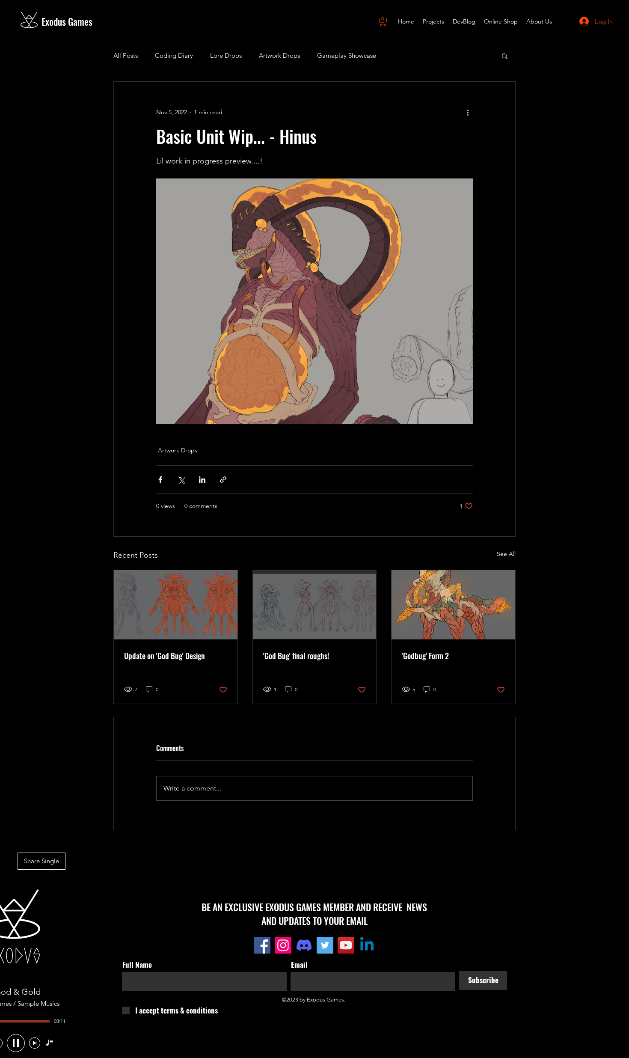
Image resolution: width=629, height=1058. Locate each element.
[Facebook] (262, 945)
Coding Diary (174, 55)
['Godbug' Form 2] (453, 604)
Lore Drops (226, 55)
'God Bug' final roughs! (296, 655)
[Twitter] (325, 945)
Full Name (137, 964)
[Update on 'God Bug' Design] (175, 604)
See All (506, 554)
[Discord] (304, 945)
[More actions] (468, 112)
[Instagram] (283, 945)
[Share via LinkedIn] (202, 480)
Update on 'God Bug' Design (164, 655)
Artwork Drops (279, 55)
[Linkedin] (367, 945)
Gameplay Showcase (346, 55)
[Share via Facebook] (160, 480)
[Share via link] (223, 480)
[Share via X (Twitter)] (181, 480)
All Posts (125, 55)
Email (299, 964)
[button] (383, 21)
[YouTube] (346, 945)
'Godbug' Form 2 (425, 655)
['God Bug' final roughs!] (315, 604)
